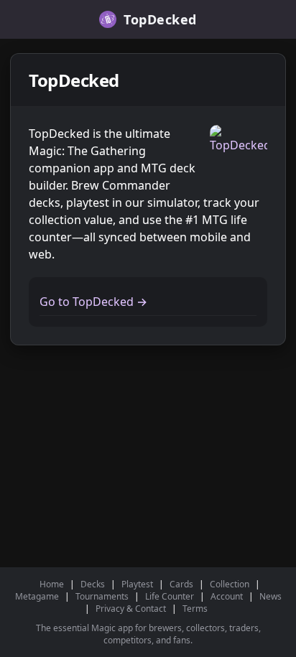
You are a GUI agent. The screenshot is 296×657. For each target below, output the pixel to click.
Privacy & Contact (131, 608)
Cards (181, 584)
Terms (195, 608)
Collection (229, 584)
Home (52, 584)
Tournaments (102, 596)
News (270, 596)
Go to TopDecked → (93, 301)
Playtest (137, 584)
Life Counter (169, 596)
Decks (92, 584)
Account (227, 596)
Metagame (37, 596)
